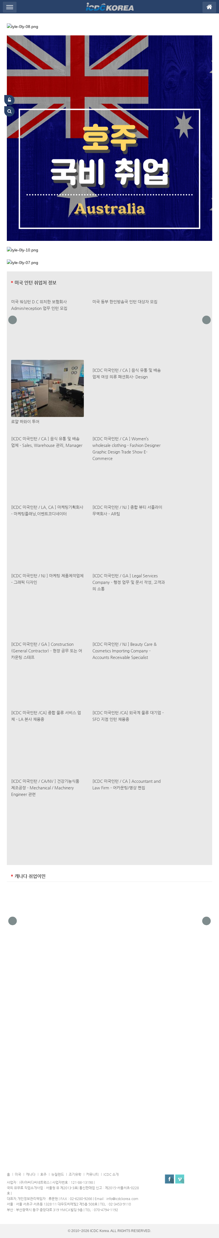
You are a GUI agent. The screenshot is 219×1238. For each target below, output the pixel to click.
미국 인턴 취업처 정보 (35, 282)
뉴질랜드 (57, 1174)
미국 (18, 1174)
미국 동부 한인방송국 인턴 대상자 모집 (124, 301)
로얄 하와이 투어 (25, 421)
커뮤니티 (92, 1174)
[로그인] (9, 100)
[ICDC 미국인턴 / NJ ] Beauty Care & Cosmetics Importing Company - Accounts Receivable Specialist (124, 651)
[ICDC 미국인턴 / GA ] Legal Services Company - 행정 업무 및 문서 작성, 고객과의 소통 (128, 582)
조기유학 (75, 1174)
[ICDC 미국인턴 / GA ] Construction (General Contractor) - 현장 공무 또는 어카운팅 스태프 (46, 651)
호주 (43, 1174)
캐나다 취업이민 (30, 876)
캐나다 (30, 1174)
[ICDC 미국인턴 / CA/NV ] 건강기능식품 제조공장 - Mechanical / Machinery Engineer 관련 (45, 788)
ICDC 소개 (111, 1174)
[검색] (9, 111)
